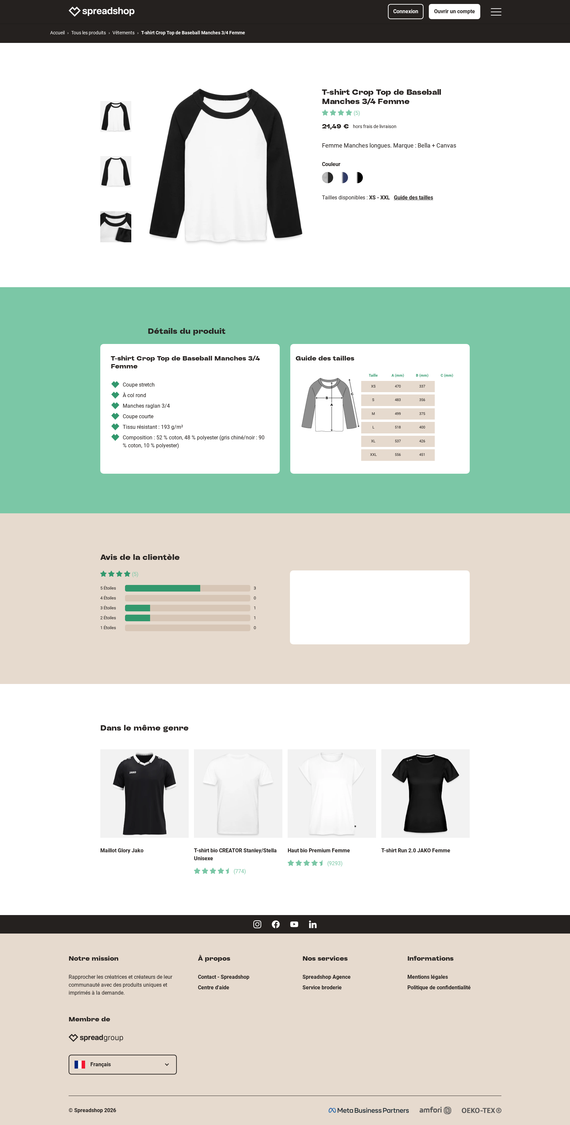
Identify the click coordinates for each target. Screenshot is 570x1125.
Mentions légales (427, 977)
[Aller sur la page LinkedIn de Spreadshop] (312, 924)
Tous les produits (88, 32)
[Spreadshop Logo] (102, 12)
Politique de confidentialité (439, 987)
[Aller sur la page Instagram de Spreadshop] (257, 924)
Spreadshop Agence (326, 977)
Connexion (405, 11)
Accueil (57, 32)
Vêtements (123, 32)
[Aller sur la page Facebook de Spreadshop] (276, 924)
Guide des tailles (413, 197)
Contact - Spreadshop (223, 977)
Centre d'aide (213, 987)
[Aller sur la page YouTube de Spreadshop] (294, 924)
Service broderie (322, 987)
